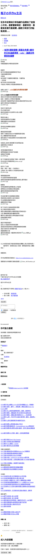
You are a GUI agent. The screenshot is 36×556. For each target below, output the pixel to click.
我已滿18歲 (4, 552)
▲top (2, 298)
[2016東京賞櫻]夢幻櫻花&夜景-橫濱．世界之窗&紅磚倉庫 (18, 428)
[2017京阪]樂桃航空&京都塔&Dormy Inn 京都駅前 (15, 451)
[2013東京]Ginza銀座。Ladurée (9, 443)
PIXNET (8, 530)
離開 (10, 552)
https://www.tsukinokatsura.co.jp (24, 258)
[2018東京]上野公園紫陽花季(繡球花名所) (13, 420)
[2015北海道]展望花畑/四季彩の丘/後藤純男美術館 (15, 484)
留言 (20, 288)
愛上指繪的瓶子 (5, 279)
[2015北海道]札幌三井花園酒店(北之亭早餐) (13, 476)
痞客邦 (17, 288)
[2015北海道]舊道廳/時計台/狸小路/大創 (12, 478)
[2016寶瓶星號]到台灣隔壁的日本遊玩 (12, 469)
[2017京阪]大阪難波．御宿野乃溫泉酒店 (13, 463)
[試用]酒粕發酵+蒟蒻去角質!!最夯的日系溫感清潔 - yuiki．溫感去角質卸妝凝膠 (19, 53)
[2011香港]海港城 (6, 506)
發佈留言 (3, 312)
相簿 (5, 38)
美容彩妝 (13, 293)
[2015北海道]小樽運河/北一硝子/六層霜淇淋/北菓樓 (16, 480)
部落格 (6, 40)
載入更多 (3, 302)
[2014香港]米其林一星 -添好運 (9, 498)
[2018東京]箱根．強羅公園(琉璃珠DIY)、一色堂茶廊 (16, 415)
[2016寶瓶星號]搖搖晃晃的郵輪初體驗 (12, 467)
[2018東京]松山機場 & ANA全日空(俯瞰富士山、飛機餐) (17, 404)
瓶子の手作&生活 (11, 13)
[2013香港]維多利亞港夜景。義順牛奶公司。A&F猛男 (16, 500)
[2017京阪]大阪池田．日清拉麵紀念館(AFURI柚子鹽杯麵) (18, 459)
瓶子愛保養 (14, 295)
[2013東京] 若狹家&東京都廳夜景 (10, 441)
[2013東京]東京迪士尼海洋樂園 (10, 445)
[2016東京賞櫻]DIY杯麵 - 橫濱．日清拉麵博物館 (15, 433)
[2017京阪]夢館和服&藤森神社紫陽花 (12, 453)
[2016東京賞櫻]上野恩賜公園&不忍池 (12, 424)
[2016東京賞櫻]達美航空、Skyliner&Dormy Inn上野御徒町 (17, 426)
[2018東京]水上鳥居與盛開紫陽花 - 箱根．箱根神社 (16, 411)
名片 (5, 43)
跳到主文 (3, 18)
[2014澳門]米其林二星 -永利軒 (9, 496)
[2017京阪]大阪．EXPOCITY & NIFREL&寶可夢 (15, 457)
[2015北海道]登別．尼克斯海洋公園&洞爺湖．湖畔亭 (16, 490)
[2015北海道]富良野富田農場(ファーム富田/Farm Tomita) (17, 482)
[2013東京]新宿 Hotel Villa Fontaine (11, 439)
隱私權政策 (29, 530)
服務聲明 (18, 532)
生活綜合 (14, 35)
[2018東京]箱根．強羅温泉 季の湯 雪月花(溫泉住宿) (16, 413)
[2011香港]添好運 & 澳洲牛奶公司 (11, 504)
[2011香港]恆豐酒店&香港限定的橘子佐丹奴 (14, 502)
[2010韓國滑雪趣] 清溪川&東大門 (10, 512)
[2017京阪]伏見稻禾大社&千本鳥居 (11, 455)
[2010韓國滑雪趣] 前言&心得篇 (10, 514)
